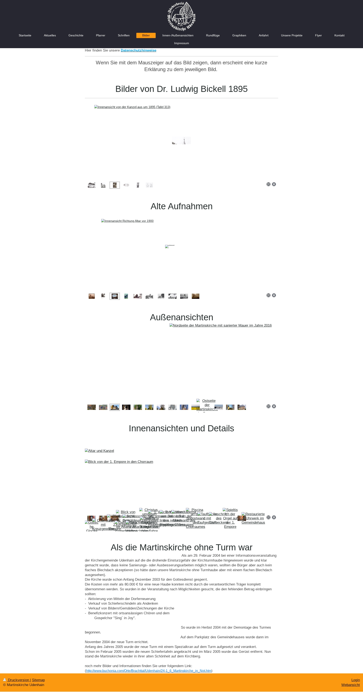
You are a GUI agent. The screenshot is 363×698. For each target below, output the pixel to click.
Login (355, 680)
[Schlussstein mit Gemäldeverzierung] (137, 518)
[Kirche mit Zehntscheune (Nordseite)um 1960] (126, 296)
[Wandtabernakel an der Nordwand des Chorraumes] (184, 518)
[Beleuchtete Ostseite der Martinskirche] (126, 407)
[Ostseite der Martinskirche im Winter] (172, 407)
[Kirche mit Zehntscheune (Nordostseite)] (138, 296)
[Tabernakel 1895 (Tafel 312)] (138, 185)
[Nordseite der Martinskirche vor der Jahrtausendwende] (91, 407)
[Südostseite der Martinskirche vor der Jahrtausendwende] (181, 362)
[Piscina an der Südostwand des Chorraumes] (195, 518)
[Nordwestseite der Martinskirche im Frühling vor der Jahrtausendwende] (149, 407)
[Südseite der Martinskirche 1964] (184, 296)
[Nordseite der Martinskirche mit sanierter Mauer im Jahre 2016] (103, 407)
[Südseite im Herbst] (230, 407)
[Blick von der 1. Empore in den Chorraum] (181, 473)
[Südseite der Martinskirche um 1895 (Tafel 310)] (103, 185)
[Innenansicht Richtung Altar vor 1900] (181, 251)
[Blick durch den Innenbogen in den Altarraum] (91, 518)
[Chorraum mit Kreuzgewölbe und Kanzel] (103, 526)
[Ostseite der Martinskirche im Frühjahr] (195, 407)
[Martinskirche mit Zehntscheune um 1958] (149, 296)
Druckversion (18, 680)
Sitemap (38, 680)
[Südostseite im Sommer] (242, 407)
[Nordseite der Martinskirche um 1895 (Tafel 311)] (91, 185)
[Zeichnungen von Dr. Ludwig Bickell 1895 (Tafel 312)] (149, 185)
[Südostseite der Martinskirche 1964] (172, 296)
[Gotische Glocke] (92, 527)
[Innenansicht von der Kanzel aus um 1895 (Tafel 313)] (181, 140)
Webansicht (350, 685)
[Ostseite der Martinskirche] (138, 407)
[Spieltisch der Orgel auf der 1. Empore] (230, 518)
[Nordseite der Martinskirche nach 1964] (161, 296)
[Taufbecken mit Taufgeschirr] (207, 518)
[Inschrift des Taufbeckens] (219, 518)
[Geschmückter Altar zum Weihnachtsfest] (138, 527)
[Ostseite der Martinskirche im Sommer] (207, 407)
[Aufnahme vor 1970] (103, 296)
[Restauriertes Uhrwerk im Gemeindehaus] (253, 518)
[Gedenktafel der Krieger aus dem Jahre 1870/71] (149, 526)
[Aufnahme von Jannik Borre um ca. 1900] (92, 296)
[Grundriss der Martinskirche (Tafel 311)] (126, 185)
